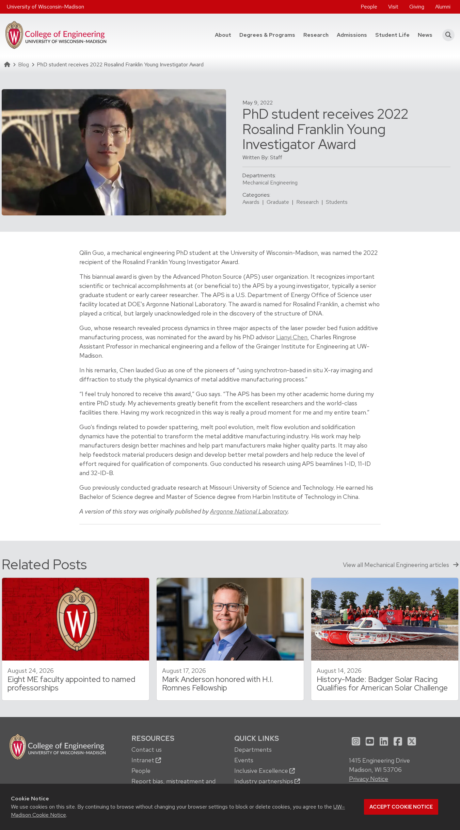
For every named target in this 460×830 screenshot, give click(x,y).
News (425, 34)
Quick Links (256, 738)
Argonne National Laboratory (249, 511)
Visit (393, 6)
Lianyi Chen (291, 337)
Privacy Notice (368, 779)
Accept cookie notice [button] (401, 806)
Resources (152, 738)
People (369, 6)
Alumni (442, 6)
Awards (250, 202)
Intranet (143, 760)
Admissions (352, 34)
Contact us (146, 749)
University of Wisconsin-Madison (45, 6)
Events (243, 760)
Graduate (278, 202)
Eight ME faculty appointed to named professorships (71, 683)
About (223, 34)
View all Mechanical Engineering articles (396, 565)
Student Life (392, 34)
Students (337, 202)
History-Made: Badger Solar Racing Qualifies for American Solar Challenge (382, 683)
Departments (253, 749)
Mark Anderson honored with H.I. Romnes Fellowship (217, 683)
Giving (416, 6)
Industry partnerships (264, 781)
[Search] (446, 35)
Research (316, 34)
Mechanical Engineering (270, 182)
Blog (23, 64)
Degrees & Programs (269, 34)
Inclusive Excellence (261, 771)
